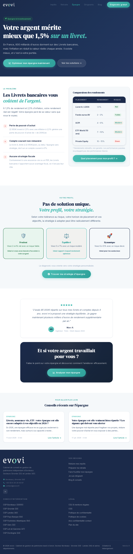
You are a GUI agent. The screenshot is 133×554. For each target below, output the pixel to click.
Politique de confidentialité (80, 513)
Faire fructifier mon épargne (81, 472)
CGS (70, 509)
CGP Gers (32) (9, 525)
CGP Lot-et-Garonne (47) (14, 529)
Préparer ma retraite (77, 468)
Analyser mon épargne (68, 372)
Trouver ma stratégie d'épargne (68, 274)
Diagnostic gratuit (118, 5)
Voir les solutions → (72, 63)
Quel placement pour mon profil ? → (99, 158)
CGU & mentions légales (79, 505)
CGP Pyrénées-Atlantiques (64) (16, 521)
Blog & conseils (75, 480)
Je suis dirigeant (76, 476)
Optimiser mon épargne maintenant (31, 63)
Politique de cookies (77, 517)
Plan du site (73, 525)
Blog (100, 5)
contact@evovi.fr (12, 486)
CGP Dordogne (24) (11, 533)
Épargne (76, 5)
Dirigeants (89, 5)
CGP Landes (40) (10, 513)
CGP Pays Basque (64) (13, 517)
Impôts (53, 5)
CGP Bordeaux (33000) (13, 505)
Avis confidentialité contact (80, 521)
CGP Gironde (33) (10, 509)
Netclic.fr (126, 546)
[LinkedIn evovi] (5, 491)
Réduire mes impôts (77, 464)
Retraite (64, 5)
